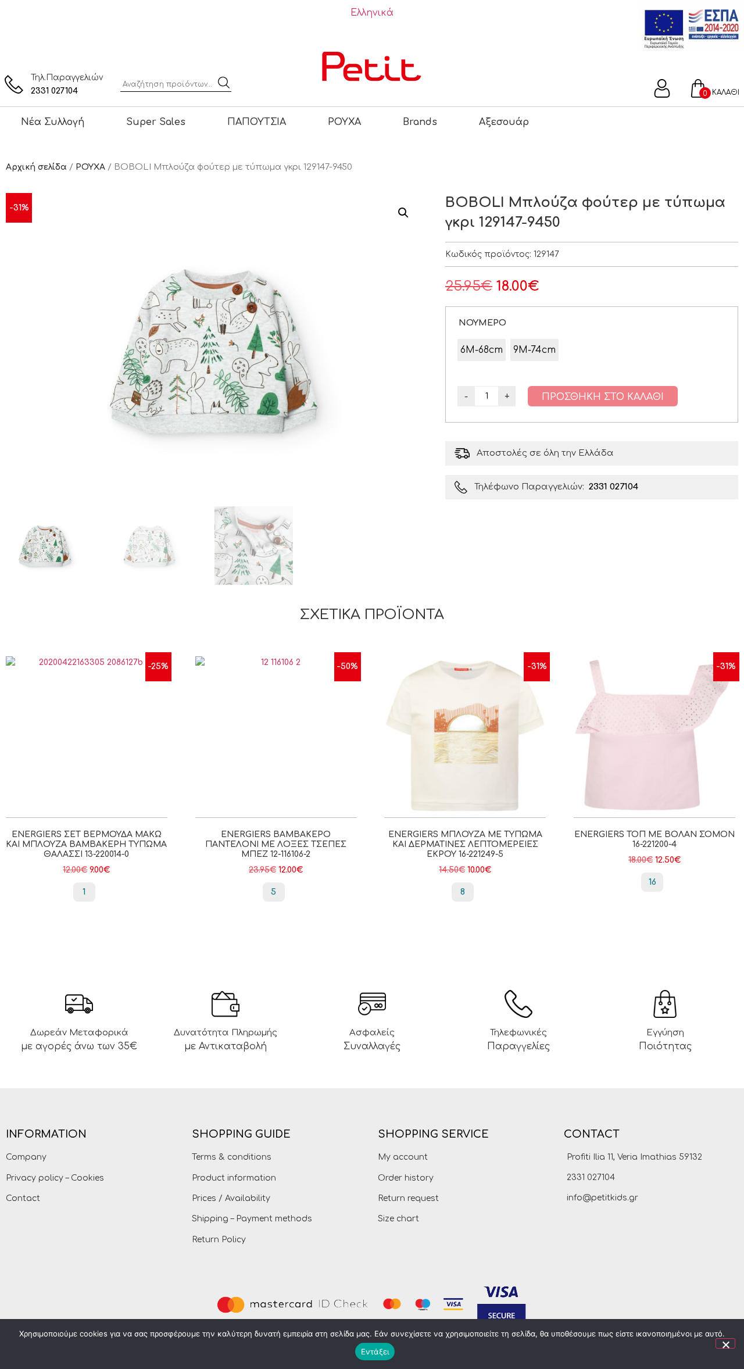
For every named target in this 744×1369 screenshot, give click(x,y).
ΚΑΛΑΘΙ (725, 92)
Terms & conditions (231, 1157)
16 (652, 882)
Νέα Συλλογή (52, 122)
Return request (408, 1198)
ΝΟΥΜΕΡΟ (482, 323)
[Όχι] (725, 1343)
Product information (234, 1178)
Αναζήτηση (223, 83)
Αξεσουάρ (504, 122)
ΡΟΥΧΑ (344, 122)
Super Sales (155, 122)
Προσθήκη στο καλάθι (603, 397)
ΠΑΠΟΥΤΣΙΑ (256, 122)
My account (403, 1157)
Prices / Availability (231, 1198)
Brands (420, 122)
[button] (403, 212)
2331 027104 (54, 91)
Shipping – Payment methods (252, 1218)
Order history (406, 1178)
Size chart (398, 1218)
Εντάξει (375, 1351)
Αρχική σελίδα (36, 167)
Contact (23, 1198)
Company (26, 1157)
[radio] (481, 350)
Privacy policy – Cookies (55, 1178)
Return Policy (219, 1239)
